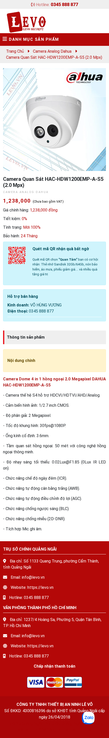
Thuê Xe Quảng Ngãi (24, 723)
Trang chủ (15, 51)
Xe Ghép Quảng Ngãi (63, 723)
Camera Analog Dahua (52, 51)
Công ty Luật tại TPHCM (69, 729)
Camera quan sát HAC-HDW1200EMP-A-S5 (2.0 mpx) (54, 57)
